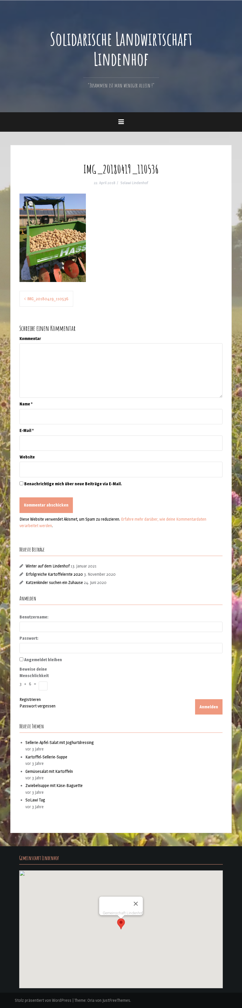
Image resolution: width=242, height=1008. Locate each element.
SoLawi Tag (35, 799)
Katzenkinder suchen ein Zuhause (54, 582)
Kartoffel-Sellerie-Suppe (46, 756)
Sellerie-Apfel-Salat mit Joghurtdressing (59, 742)
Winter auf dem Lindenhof (48, 565)
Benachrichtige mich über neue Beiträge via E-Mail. (73, 483)
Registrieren (30, 699)
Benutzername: (33, 616)
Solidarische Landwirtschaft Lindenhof (121, 48)
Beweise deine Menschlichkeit (34, 672)
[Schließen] (136, 904)
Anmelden (209, 706)
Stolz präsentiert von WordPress (43, 1000)
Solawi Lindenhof (134, 182)
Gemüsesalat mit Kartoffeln (49, 771)
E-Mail (26, 430)
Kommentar (30, 338)
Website (27, 456)
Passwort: (28, 638)
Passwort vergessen (37, 705)
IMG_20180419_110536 (47, 298)
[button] (121, 924)
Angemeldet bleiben (43, 659)
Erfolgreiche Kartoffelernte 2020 (54, 574)
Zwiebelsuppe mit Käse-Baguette (54, 785)
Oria (90, 1000)
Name (25, 403)
